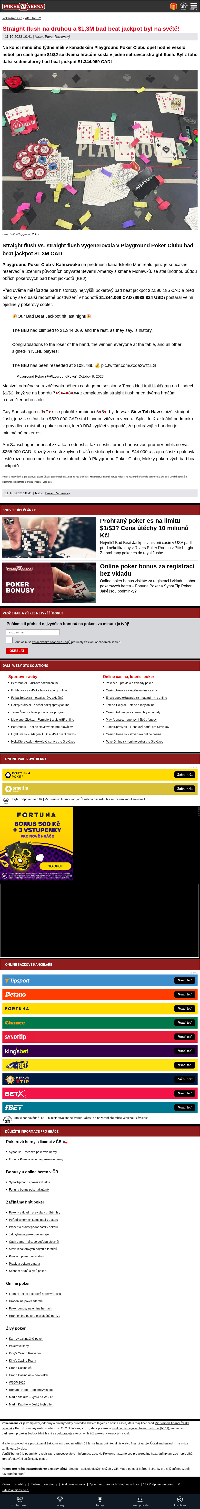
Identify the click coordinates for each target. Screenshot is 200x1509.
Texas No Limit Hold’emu (146, 385)
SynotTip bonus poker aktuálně (29, 1182)
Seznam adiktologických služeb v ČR (93, 1469)
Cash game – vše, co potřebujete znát (34, 1241)
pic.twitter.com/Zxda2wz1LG (128, 365)
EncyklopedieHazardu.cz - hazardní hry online (136, 697)
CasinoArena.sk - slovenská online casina (133, 734)
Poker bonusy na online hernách (30, 1308)
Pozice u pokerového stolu (26, 1256)
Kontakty (20, 1484)
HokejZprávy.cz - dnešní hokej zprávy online (40, 705)
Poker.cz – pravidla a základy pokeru (130, 683)
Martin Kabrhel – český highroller (31, 1404)
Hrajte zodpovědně (11, 477)
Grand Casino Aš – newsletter (28, 1375)
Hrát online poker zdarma (26, 1301)
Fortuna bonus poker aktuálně (29, 1189)
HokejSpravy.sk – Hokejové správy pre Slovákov (43, 741)
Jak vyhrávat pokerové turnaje (29, 1234)
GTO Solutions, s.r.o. (15, 1490)
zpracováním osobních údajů (51, 642)
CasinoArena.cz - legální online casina (131, 690)
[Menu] (194, 6)
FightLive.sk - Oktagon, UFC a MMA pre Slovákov (43, 734)
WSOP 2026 (17, 1382)
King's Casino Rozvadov (25, 1353)
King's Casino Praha (22, 1360)
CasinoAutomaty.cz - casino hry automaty (133, 712)
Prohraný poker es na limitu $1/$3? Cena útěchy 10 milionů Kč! (144, 528)
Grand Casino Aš (20, 1368)
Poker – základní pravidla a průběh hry (34, 1212)
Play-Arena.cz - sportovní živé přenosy (131, 719)
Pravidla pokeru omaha (24, 1263)
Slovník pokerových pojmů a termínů (33, 1249)
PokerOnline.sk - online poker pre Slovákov (134, 741)
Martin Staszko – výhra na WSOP (31, 1397)
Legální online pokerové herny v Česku (35, 1294)
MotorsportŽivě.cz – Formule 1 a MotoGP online (42, 719)
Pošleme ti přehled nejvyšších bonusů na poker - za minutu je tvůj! (68, 623)
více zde (47, 482)
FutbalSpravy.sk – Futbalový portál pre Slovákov (137, 727)
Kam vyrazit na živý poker (26, 1338)
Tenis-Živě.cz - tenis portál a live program (38, 712)
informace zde (87, 1453)
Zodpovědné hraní (40, 1433)
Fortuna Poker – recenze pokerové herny (36, 1159)
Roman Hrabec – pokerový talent (31, 1390)
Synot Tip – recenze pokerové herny (33, 1152)
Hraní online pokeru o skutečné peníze (34, 1316)
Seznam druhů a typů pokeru (28, 1271)
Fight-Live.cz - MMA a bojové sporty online (39, 690)
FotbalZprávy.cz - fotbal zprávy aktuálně (37, 697)
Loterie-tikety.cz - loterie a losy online (130, 705)
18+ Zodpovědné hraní (158, 1484)
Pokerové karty (19, 1346)
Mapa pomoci (129, 1469)
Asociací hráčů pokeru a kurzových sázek (102, 1433)
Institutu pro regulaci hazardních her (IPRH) (140, 1428)
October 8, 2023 (91, 376)
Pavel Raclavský (57, 36)
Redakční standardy (43, 1484)
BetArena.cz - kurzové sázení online (35, 683)
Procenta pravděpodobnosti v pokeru (33, 1227)
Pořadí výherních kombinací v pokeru (33, 1220)
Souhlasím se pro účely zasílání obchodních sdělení (67, 642)
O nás (6, 1484)
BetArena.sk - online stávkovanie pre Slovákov (42, 727)
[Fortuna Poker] (36, 879)
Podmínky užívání (73, 1484)
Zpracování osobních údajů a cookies (114, 1484)
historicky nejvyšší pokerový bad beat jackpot (103, 290)
